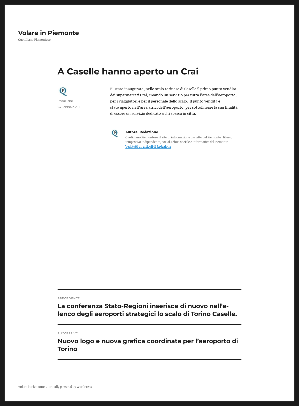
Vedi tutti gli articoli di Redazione (148, 146)
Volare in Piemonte (48, 33)
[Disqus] (149, 228)
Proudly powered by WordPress (70, 387)
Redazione (65, 100)
